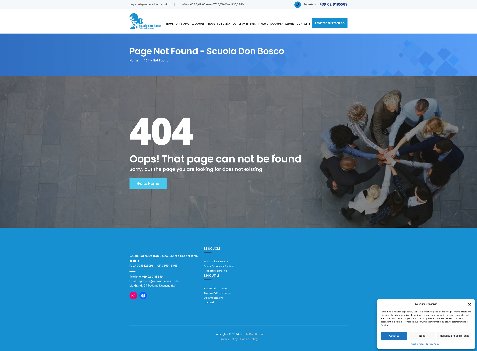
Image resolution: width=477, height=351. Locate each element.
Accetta (394, 336)
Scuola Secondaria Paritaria (219, 266)
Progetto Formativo (221, 24)
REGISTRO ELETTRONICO (330, 23)
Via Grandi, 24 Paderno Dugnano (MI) (152, 285)
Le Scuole (198, 24)
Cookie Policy (417, 344)
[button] (469, 304)
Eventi (254, 24)
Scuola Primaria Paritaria (217, 262)
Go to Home (148, 183)
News (264, 24)
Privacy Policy (432, 344)
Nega (422, 336)
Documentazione (282, 24)
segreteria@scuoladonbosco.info (150, 4)
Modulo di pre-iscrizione (217, 293)
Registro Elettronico (215, 289)
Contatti (303, 24)
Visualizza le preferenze (454, 336)
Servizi (243, 24)
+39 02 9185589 (152, 276)
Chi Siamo (182, 24)
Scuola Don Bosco (251, 334)
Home (169, 24)
